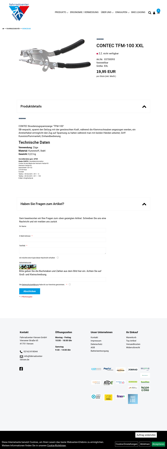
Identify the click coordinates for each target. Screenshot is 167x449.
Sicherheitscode (25, 263)
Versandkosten (133, 344)
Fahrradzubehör (13, 29)
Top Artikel (131, 340)
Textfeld (22, 246)
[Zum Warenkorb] (158, 13)
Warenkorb (131, 337)
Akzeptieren (158, 444)
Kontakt (94, 337)
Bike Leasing (138, 12)
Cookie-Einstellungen (126, 444)
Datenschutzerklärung (30, 285)
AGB (93, 347)
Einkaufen (121, 12)
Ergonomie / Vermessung (84, 12)
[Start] (3, 29)
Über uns (106, 12)
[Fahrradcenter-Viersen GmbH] (19, 12)
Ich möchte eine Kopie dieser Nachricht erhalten (37, 258)
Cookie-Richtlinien (56, 445)
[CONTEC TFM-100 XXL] (55, 55)
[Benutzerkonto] (154, 12)
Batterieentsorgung (100, 351)
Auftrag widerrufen (146, 435)
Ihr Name (22, 226)
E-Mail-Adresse (24, 236)
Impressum (96, 340)
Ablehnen (145, 444)
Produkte (60, 12)
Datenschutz (96, 344)
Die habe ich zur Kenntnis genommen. (42, 285)
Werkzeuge (26, 29)
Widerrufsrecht (133, 347)
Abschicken (29, 291)
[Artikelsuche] (149, 13)
